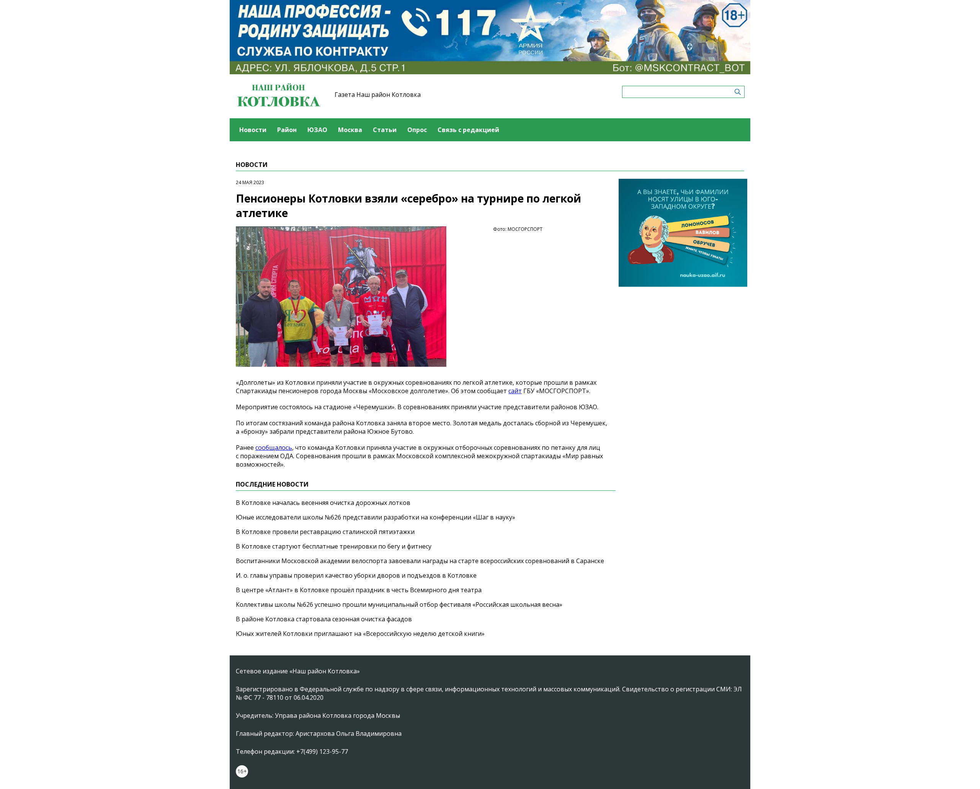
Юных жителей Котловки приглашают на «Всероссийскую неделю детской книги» (360, 633)
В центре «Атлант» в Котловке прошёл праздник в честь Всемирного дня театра (359, 590)
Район (287, 130)
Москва (350, 130)
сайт (515, 391)
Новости (252, 130)
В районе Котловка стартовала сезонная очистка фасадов (324, 619)
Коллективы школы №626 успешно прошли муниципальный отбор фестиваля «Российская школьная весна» (399, 604)
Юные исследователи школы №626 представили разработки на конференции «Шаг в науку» (375, 517)
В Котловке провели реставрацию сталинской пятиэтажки (325, 532)
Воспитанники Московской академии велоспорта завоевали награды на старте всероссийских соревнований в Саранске (420, 561)
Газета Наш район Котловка (378, 94)
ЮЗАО (317, 130)
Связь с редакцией (468, 130)
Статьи (385, 130)
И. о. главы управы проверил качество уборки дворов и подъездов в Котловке (356, 575)
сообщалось (273, 447)
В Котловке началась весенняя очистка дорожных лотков (323, 502)
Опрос (417, 130)
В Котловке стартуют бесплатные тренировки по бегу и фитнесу (333, 546)
